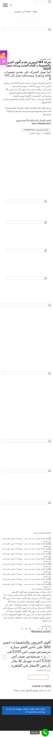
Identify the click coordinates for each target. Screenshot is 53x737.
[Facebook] (46, 628)
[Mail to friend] (34, 628)
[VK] (42, 628)
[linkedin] (30, 628)
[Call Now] (45, 732)
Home (28, 11)
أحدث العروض (19, 11)
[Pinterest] (38, 628)
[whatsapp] (26, 628)
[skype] (23, 628)
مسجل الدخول (32, 690)
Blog (35, 11)
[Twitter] (49, 628)
